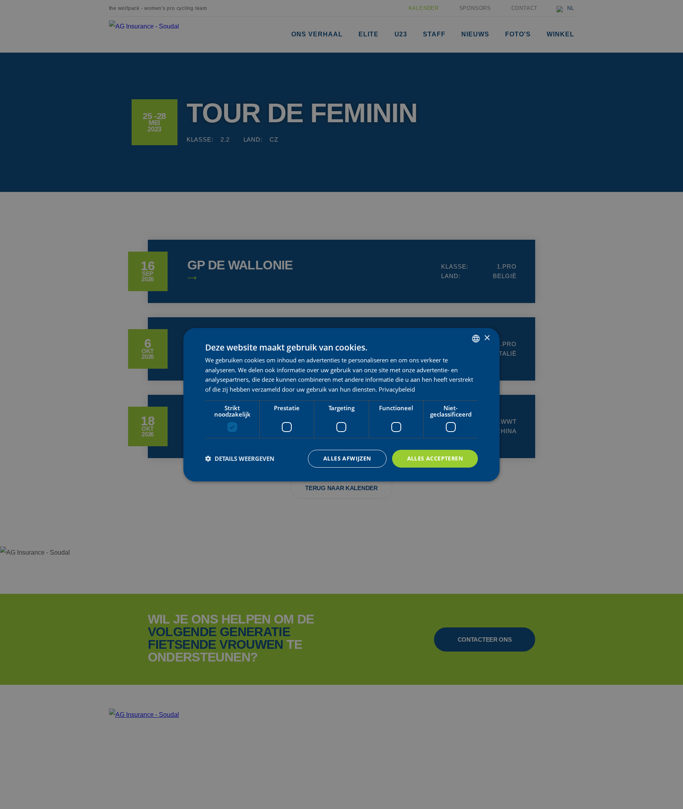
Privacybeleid (397, 389)
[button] (239, 458)
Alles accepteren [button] (435, 458)
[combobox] (476, 338)
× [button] (487, 338)
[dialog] (341, 404)
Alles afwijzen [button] (347, 458)
